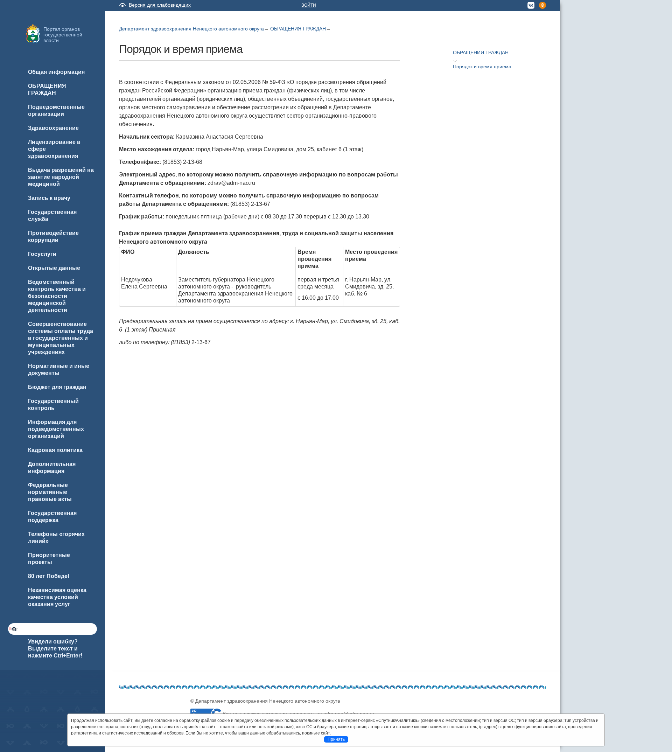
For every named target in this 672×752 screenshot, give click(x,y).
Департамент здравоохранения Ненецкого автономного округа (191, 29)
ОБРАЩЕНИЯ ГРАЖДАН (298, 29)
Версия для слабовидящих (160, 5)
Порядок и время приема (482, 66)
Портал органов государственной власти (62, 34)
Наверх (14, 735)
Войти (308, 5)
